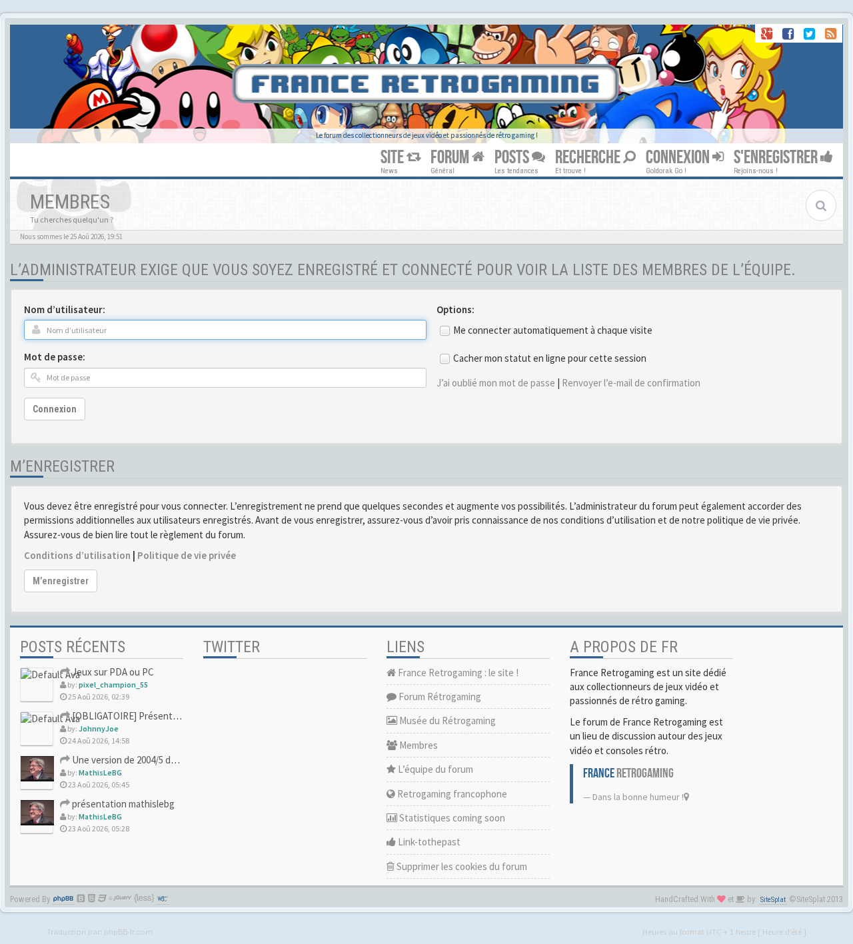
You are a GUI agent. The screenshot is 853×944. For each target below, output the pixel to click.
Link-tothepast (428, 841)
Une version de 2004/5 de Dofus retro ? (151, 759)
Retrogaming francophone (451, 793)
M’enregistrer (61, 581)
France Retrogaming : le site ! (457, 672)
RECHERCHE (589, 158)
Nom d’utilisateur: (64, 309)
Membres (417, 745)
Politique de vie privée (186, 555)
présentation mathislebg (122, 803)
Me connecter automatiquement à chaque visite (552, 330)
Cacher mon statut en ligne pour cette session (549, 358)
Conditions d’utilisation (77, 555)
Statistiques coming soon (451, 817)
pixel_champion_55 (113, 685)
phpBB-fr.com (128, 931)
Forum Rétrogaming (439, 696)
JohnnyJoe (99, 728)
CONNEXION (679, 158)
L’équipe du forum (434, 769)
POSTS (513, 158)
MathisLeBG (100, 772)
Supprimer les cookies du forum (461, 866)
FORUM (451, 158)
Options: (455, 309)
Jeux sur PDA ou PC (112, 672)
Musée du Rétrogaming (446, 720)
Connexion (55, 409)
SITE (394, 158)
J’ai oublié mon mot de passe (495, 382)
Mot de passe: (54, 356)
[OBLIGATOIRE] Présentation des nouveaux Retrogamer (188, 715)
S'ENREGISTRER (777, 158)
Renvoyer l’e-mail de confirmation (631, 382)
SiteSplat (773, 899)
